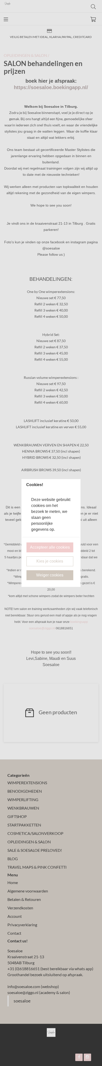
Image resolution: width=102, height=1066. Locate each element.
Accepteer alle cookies (50, 547)
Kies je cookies (49, 561)
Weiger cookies (49, 575)
